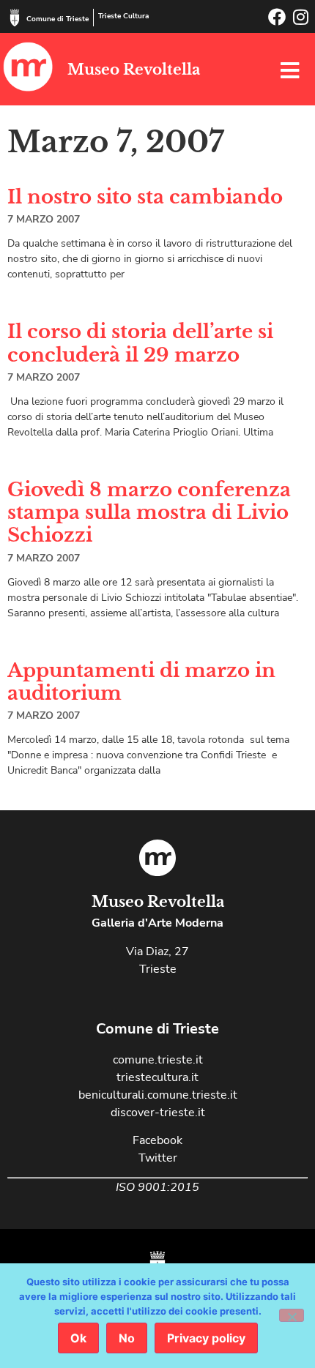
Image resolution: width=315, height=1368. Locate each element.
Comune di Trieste (57, 19)
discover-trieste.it (158, 1113)
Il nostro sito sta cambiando (145, 197)
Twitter (157, 1158)
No (127, 1338)
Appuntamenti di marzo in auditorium (141, 682)
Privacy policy (206, 1338)
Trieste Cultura (123, 16)
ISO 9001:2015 (157, 1187)
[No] (291, 1315)
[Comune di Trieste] (14, 17)
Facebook (157, 1140)
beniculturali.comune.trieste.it (157, 1095)
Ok (78, 1338)
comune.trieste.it (158, 1060)
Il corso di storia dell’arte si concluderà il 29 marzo (140, 343)
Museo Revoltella (133, 69)
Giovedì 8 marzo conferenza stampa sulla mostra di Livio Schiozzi (149, 512)
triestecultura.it (157, 1077)
